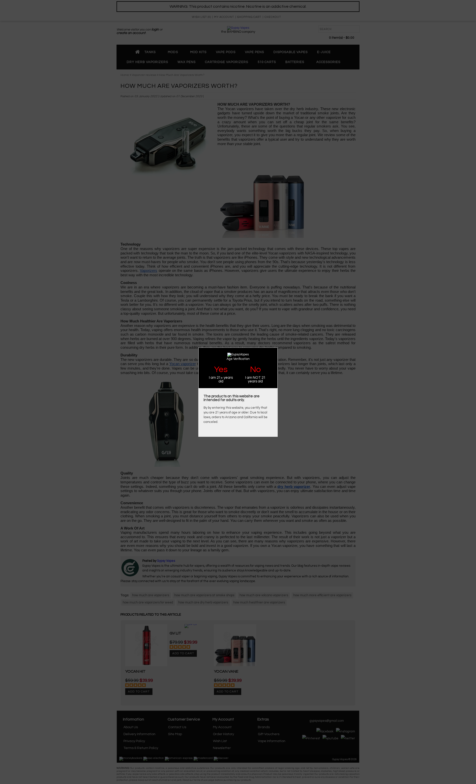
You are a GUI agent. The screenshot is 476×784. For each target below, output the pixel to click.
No (255, 369)
